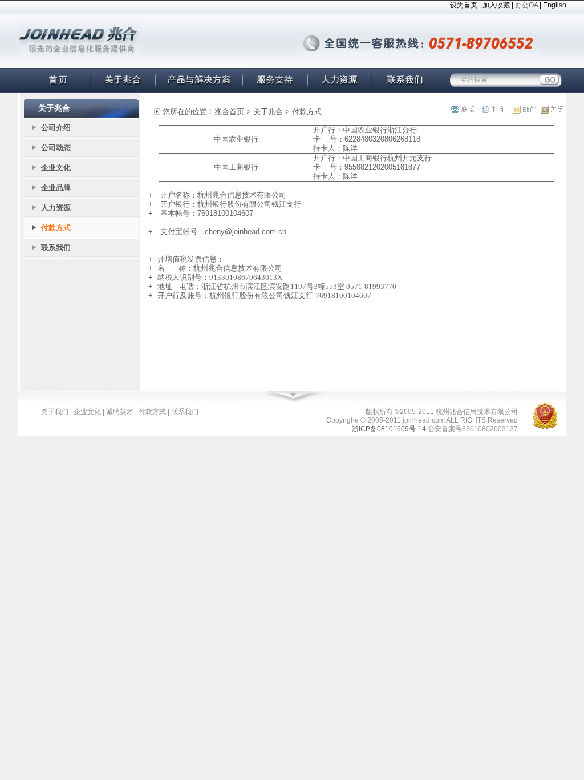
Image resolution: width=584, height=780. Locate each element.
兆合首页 (229, 111)
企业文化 (56, 167)
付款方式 (56, 227)
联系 (465, 110)
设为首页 (463, 5)
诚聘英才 (119, 412)
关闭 (549, 110)
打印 (493, 110)
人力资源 (56, 207)
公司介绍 (56, 127)
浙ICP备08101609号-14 (389, 429)
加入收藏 (496, 5)
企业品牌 (56, 187)
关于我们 (54, 412)
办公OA (526, 5)
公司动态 (56, 147)
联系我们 (56, 247)
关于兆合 (268, 111)
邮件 (521, 110)
